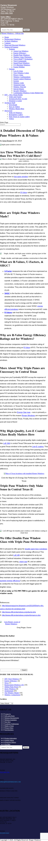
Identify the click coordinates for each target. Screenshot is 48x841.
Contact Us (8, 714)
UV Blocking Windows (21, 65)
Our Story (8, 722)
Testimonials (8, 691)
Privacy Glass (18, 75)
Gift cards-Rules (10, 716)
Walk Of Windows (15, 113)
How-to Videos (14, 107)
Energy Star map (23, 412)
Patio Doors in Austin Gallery (19, 117)
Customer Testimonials (12, 724)
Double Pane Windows (21, 55)
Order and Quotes (15, 97)
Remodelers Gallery (16, 115)
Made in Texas (9, 726)
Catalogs (7, 43)
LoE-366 (6, 443)
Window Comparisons (12, 695)
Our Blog (7, 744)
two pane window (21, 177)
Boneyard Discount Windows (14, 45)
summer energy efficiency (10, 581)
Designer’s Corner (15, 101)
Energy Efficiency (19, 53)
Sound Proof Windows (21, 63)
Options (12, 69)
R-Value (23, 192)
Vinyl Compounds (19, 61)
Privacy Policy (9, 728)
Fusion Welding (19, 67)
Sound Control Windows (22, 79)
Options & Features (11, 47)
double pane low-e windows (36, 549)
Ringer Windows (28, 415)
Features (12, 49)
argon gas (23, 562)
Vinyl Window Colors (21, 73)
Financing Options (10, 742)
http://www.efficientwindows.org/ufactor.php (19, 612)
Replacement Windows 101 (14, 685)
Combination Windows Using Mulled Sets (28, 93)
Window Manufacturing (12, 718)
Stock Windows (10, 689)
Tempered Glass (19, 85)
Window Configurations (21, 77)
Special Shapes (18, 89)
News (6, 683)
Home (6, 37)
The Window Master (11, 693)
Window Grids (18, 83)
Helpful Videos (9, 740)
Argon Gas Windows (20, 51)
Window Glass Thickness (22, 57)
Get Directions (9, 730)
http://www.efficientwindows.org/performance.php (21, 615)
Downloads (13, 105)
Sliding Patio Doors (11, 687)
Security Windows (19, 91)
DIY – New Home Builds (13, 95)
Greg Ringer (7, 141)
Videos (11, 119)
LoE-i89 (16, 555)
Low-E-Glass (18, 71)
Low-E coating (38, 446)
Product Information (11, 738)
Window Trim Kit (19, 87)
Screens (16, 81)
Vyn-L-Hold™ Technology (23, 59)
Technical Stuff (9, 103)
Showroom (8, 111)
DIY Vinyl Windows (11, 679)
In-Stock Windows (11, 41)
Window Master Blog (16, 109)
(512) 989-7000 (7, 13)
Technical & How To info (18, 99)
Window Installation (11, 720)
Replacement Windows (12, 39)
